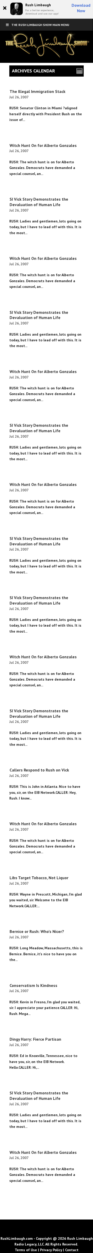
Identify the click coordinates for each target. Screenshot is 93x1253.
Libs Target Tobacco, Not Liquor (39, 877)
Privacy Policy (51, 1250)
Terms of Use (26, 1250)
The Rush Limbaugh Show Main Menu (40, 25)
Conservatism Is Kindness (33, 985)
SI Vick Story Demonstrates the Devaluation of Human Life (39, 202)
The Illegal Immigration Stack (37, 91)
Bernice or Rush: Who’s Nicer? (37, 931)
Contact (72, 1250)
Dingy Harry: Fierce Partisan (35, 1039)
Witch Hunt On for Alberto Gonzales (43, 145)
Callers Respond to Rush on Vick (39, 770)
